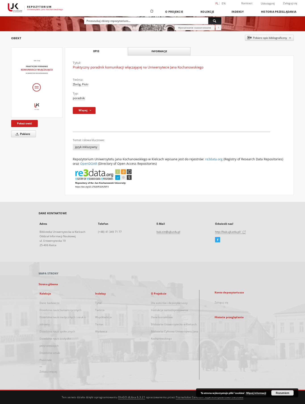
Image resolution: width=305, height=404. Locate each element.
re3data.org (214, 159)
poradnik (79, 98)
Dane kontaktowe (162, 317)
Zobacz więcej (48, 371)
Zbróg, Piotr (80, 84)
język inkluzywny (86, 147)
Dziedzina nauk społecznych (57, 331)
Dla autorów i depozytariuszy (169, 303)
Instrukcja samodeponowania (169, 310)
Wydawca (101, 331)
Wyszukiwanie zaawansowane (194, 27)
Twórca (99, 310)
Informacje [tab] (159, 51)
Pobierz (24, 134)
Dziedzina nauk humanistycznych (60, 310)
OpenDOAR (88, 163)
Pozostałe (46, 360)
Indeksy (238, 12)
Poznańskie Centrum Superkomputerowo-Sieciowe (209, 397)
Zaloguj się (290, 3)
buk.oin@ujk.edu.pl (168, 232)
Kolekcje (207, 12)
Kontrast (246, 3)
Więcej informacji (256, 393)
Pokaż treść (24, 123)
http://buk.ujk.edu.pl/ (228, 232)
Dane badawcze (50, 303)
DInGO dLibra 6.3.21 (131, 397)
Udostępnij (268, 3)
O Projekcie (174, 12)
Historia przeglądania (278, 12)
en (224, 3)
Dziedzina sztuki (50, 353)
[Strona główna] (151, 11)
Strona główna (48, 284)
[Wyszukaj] (214, 20)
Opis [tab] (96, 51)
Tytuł (98, 303)
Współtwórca (103, 317)
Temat (99, 324)
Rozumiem (282, 393)
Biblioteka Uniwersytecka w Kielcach (174, 324)
